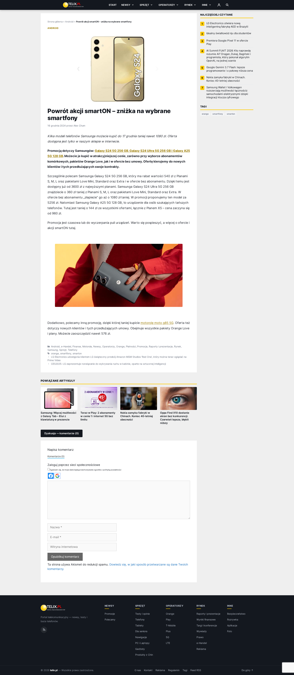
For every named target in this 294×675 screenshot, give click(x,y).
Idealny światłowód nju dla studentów (228, 33)
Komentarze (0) (55, 456)
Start (113, 4)
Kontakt (148, 670)
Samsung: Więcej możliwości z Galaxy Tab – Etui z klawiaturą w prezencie (58, 416)
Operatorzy (167, 4)
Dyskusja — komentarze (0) (61, 433)
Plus (168, 631)
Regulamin (174, 670)
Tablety (139, 625)
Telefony (72, 350)
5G (167, 637)
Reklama (201, 648)
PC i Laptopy (142, 643)
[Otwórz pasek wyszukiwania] (227, 5)
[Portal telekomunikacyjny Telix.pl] (53, 607)
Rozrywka (232, 619)
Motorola (87, 346)
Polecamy (110, 619)
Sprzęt (144, 4)
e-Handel (66, 346)
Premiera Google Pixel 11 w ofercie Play (227, 42)
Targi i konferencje (207, 625)
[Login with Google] (57, 476)
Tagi (185, 670)
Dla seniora (141, 631)
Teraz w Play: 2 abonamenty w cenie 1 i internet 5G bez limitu (97, 416)
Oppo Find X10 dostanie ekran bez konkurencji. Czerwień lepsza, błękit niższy (174, 418)
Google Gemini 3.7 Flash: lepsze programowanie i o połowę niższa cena (229, 69)
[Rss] (44, 630)
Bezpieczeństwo (236, 613)
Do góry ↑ (247, 670)
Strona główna (55, 21)
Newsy (125, 4)
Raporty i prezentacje (161, 346)
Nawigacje (141, 637)
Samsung (52, 350)
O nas (138, 670)
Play (168, 619)
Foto (229, 631)
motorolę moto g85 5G (157, 323)
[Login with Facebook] (51, 476)
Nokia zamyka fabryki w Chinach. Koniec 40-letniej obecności (136, 416)
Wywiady (202, 631)
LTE (168, 643)
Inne (205, 4)
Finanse (76, 346)
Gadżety (140, 648)
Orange (120, 346)
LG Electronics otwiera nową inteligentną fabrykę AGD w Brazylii (227, 25)
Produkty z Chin (144, 654)
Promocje (142, 346)
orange (55, 353)
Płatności (131, 346)
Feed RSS (195, 670)
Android (69, 21)
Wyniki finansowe (206, 619)
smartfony (65, 353)
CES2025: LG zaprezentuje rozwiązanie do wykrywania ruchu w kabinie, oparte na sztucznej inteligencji (108, 363)
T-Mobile (171, 625)
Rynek (188, 4)
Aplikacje (232, 625)
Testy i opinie (142, 613)
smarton (77, 353)
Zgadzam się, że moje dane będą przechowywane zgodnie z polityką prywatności (85, 470)
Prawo (200, 637)
